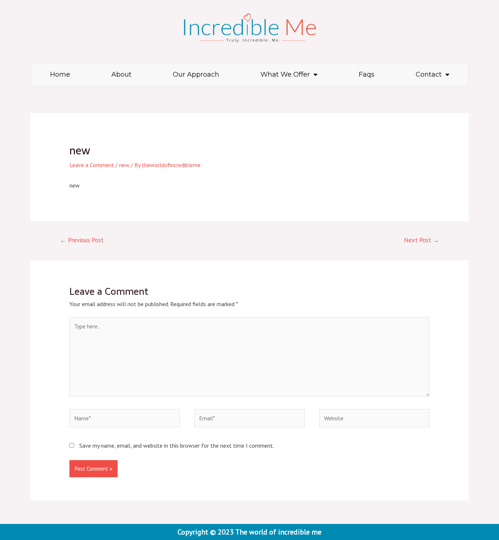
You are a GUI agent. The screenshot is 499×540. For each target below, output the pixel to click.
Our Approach (196, 74)
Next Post (421, 240)
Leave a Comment (91, 165)
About (121, 74)
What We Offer (285, 74)
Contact (429, 74)
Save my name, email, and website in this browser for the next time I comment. (176, 445)
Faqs (366, 74)
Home (60, 74)
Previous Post (81, 240)
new (124, 165)
